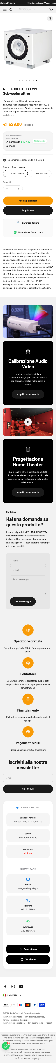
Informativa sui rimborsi (12, 1017)
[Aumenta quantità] (19, 189)
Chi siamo (30, 959)
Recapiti (49, 1023)
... (13, 115)
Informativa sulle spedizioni (14, 1023)
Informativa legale (35, 1023)
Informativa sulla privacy (35, 1017)
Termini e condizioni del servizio (16, 1020)
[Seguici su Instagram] (13, 986)
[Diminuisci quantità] (7, 189)
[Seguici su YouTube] (21, 986)
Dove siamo (30, 949)
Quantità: (7, 182)
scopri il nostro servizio (28, 394)
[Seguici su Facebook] (5, 986)
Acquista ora (28, 210)
